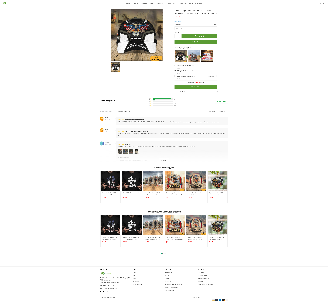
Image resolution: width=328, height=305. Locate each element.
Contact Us (198, 3)
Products (135, 3)
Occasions (159, 3)
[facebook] (101, 291)
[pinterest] (108, 291)
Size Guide (178, 21)
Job (151, 3)
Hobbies (144, 3)
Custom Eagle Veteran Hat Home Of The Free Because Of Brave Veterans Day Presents (174, 194)
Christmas (136, 281)
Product (135, 278)
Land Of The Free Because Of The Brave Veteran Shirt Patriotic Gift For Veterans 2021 (131, 194)
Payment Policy (203, 281)
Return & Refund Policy (172, 287)
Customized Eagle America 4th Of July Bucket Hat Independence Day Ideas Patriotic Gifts (186, 76)
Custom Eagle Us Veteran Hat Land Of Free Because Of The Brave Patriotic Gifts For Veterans (189, 65)
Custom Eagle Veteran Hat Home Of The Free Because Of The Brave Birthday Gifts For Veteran (196, 194)
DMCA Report (196, 297)
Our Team (201, 273)
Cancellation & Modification (173, 284)
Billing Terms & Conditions (206, 284)
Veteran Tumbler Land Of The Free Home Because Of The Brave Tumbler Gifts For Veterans (153, 194)
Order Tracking (169, 290)
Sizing (167, 278)
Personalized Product (186, 3)
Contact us (168, 273)
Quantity (177, 32)
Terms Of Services (203, 278)
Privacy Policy (202, 275)
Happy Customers (138, 284)
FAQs (167, 275)
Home (128, 3)
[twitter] (104, 291)
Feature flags (171, 3)
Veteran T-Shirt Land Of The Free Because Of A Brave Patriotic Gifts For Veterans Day (110, 194)
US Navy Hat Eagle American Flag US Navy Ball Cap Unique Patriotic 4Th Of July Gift (186, 71)
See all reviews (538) (105, 103)
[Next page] (229, 186)
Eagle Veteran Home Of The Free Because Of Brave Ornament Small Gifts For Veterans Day (216, 194)
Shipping (168, 281)
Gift (134, 275)
